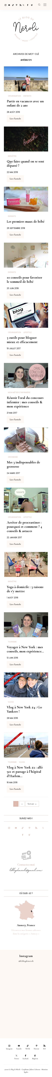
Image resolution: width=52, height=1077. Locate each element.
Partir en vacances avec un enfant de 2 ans (25, 103)
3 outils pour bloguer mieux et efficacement (22, 339)
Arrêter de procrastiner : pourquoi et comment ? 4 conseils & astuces (24, 526)
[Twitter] (23, 5)
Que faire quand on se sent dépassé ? (25, 163)
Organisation (14, 96)
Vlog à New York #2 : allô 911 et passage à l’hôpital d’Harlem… (25, 771)
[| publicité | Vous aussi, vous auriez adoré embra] (39, 1005)
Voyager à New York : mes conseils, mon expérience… (25, 649)
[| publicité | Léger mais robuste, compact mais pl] (13, 1005)
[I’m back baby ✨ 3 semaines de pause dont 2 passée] (13, 991)
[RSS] (19, 5)
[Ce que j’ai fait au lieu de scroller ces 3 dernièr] (13, 976)
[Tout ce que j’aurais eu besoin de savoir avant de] (13, 1020)
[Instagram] (4, 5)
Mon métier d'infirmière (19, 392)
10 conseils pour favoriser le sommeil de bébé (24, 279)
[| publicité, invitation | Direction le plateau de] (39, 976)
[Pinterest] (29, 828)
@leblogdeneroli (26, 961)
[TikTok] (22, 828)
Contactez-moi (26, 864)
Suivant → (32, 804)
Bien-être (12, 156)
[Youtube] (8, 5)
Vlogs (11, 702)
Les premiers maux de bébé (25, 221)
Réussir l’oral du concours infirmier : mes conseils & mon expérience (25, 402)
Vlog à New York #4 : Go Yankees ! (24, 709)
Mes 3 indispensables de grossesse (23, 464)
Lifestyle (27, 332)
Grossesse (13, 457)
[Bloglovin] (29, 835)
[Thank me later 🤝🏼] (39, 1020)
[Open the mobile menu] (45, 5)
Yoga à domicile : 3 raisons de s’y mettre (25, 589)
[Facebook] (22, 835)
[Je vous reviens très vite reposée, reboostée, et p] (39, 991)
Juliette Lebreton (34, 1069)
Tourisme (12, 642)
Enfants (27, 96)
